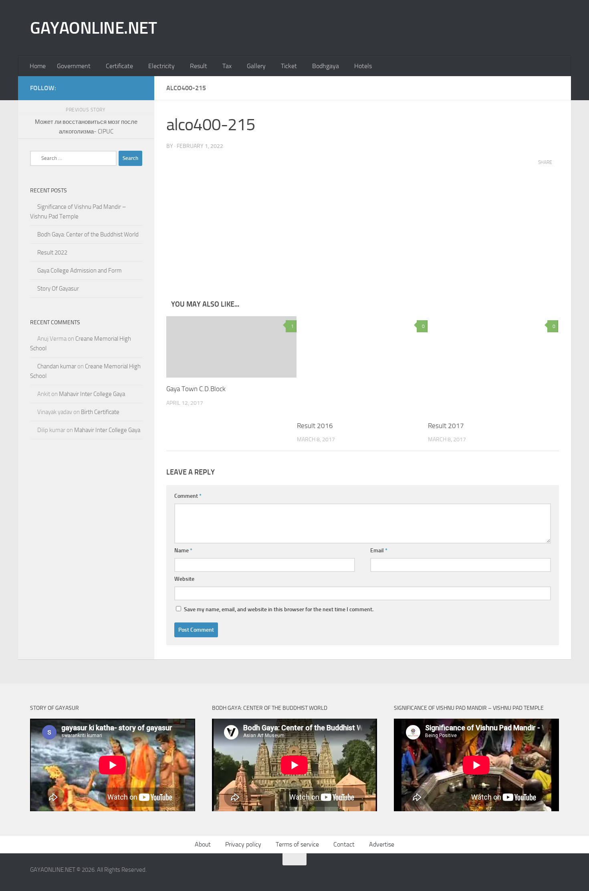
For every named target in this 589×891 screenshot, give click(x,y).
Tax (227, 66)
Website (184, 579)
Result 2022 (52, 252)
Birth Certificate (100, 412)
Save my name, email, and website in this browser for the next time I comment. (278, 609)
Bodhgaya (325, 66)
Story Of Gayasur (58, 288)
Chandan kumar (56, 366)
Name (183, 550)
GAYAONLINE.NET (93, 28)
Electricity (161, 66)
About (203, 844)
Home (38, 66)
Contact (344, 844)
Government (74, 66)
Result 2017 (446, 426)
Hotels (363, 66)
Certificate (119, 66)
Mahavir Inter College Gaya (92, 394)
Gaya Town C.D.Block (196, 389)
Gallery (256, 66)
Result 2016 (315, 426)
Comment (188, 496)
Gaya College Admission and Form (79, 270)
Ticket (289, 66)
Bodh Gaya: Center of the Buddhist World (88, 234)
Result (198, 66)
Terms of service (297, 844)
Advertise (381, 844)
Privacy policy (243, 844)
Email (378, 550)
